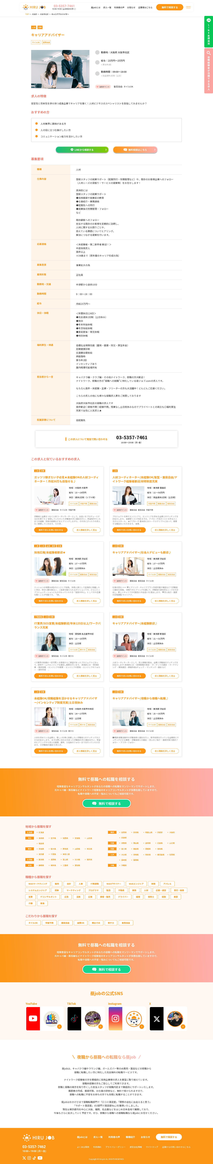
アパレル (167, 883)
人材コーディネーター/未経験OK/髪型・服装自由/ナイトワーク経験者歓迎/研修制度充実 (144, 479)
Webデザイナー (113, 883)
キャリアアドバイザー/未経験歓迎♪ (135, 623)
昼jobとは (95, 7)
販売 (57, 883)
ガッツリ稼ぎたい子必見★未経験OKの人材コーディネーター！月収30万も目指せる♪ (66, 479)
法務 (78, 896)
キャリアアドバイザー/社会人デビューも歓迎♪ (141, 552)
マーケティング (74, 890)
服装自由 (65, 922)
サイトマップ (152, 1146)
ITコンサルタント (48, 896)
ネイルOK (33, 922)
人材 (146, 890)
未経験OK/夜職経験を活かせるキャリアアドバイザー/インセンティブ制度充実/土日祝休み (65, 700)
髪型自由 (126, 922)
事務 (134, 890)
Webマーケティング (38, 883)
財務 (153, 883)
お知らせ (131, 7)
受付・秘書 (179, 890)
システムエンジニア (38, 890)
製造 (108, 890)
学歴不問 (49, 922)
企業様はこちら (145, 7)
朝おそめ (96, 922)
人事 (81, 883)
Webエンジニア (136, 883)
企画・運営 (161, 890)
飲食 (42, 903)
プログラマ (93, 890)
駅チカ (111, 922)
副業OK (80, 922)
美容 (176, 896)
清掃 (57, 890)
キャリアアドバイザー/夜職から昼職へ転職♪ (140, 698)
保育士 (151, 896)
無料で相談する (169, 1137)
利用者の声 (119, 7)
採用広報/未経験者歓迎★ (49, 552)
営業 (31, 896)
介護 (31, 903)
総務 (164, 896)
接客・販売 (105, 896)
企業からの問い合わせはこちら (176, 1146)
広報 (90, 896)
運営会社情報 (136, 1146)
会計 (69, 883)
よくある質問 (83, 1146)
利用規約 (97, 1146)
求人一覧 (107, 7)
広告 (66, 896)
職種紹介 (130, 1137)
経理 (138, 896)
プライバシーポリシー (115, 1146)
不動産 (121, 890)
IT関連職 (95, 883)
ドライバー (123, 896)
